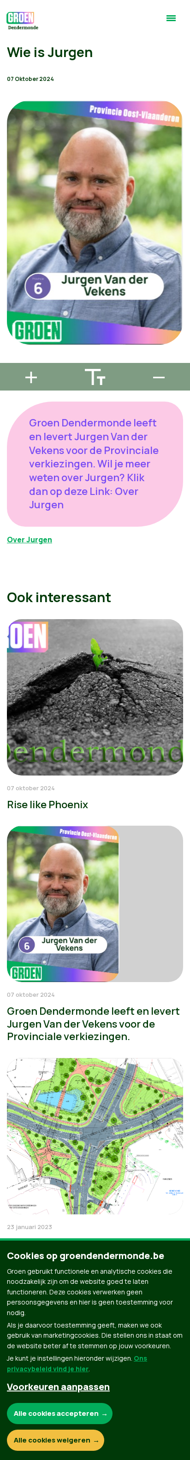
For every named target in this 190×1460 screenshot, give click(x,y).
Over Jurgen (29, 540)
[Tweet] (14, 332)
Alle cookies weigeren (52, 1440)
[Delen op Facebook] (14, 306)
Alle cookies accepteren (56, 1413)
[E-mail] (14, 358)
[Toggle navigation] (171, 22)
